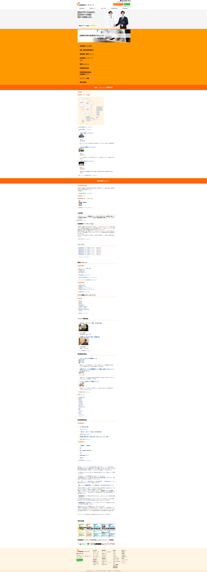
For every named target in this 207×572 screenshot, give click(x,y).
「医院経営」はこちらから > (83, 313)
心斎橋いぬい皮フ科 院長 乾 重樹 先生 (90, 337)
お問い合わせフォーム (118, 4)
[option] (81, 530)
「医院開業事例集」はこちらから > (84, 460)
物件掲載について (124, 556)
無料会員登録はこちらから (82, 220)
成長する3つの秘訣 (82, 307)
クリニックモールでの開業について (88, 358)
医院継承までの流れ (82, 286)
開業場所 (80, 398)
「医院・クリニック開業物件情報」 (87, 481)
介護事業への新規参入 (83, 306)
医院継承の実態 (82, 285)
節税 (79, 409)
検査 (79, 412)
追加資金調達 (81, 305)
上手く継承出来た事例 (84, 426)
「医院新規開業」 (110, 467)
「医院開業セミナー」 (91, 506)
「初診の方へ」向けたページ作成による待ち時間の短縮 (90, 431)
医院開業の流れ (82, 271)
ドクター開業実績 (115, 564)
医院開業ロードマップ (82, 467)
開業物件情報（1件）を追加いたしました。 (87, 247)
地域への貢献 (95, 558)
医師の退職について (82, 272)
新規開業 (89, 500)
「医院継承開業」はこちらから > (84, 291)
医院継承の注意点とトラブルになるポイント (87, 289)
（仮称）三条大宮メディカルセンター (87, 161)
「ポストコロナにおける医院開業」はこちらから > (87, 279)
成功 (78, 498)
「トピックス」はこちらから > (84, 256)
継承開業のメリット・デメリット (85, 287)
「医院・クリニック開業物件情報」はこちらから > (87, 175)
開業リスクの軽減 (95, 555)
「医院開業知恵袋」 (107, 481)
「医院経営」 (107, 472)
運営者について (124, 550)
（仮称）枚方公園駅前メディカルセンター (88, 147)
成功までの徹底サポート (96, 556)
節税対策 (80, 310)
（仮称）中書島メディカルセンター (87, 133)
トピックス (123, 561)
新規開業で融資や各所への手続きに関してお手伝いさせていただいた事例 (94, 436)
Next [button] (114, 526)
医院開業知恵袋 (114, 8)
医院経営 (114, 550)
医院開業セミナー (92, 8)
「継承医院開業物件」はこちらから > (85, 129)
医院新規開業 (104, 550)
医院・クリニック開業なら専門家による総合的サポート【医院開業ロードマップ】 (103, 570)
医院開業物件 (82, 8)
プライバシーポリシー (125, 559)
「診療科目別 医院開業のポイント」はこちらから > (88, 277)
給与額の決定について (84, 455)
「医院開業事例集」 (99, 481)
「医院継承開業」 (90, 468)
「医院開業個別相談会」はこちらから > (85, 193)
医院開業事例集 (115, 567)
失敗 (81, 498)
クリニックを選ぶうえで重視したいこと (89, 381)
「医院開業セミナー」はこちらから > (85, 207)
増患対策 (80, 302)
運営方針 (123, 558)
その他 (80, 413)
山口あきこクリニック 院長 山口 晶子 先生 (91, 323)
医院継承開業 (125, 8)
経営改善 (80, 303)
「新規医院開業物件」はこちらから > (85, 127)
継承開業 (93, 500)
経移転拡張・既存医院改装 (84, 309)
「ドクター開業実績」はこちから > (84, 350)
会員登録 (123, 553)
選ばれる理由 (103, 8)
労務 (79, 408)
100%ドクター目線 (95, 553)
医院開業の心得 (82, 269)
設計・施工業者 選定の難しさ (86, 450)
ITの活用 (80, 411)
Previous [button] (78, 526)
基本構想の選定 (82, 397)
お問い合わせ (124, 555)
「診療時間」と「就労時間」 (85, 445)
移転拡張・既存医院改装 (116, 561)
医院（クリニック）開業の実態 (85, 268)
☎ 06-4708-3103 (80, 553)
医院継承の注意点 (104, 564)
